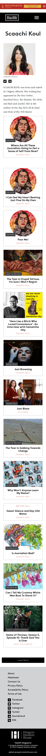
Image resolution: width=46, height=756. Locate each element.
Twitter (5, 81)
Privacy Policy (15, 685)
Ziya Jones (23, 412)
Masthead (13, 677)
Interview (11, 316)
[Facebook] (9, 699)
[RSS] (9, 720)
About (11, 673)
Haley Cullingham (23, 644)
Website (10, 81)
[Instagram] (9, 708)
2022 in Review (13, 274)
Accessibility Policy (18, 689)
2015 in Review (13, 443)
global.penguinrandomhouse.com (23, 752)
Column (10, 140)
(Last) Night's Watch (17, 630)
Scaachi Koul (23, 155)
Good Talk (11, 364)
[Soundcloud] (9, 716)
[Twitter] (9, 704)
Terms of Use (15, 693)
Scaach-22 (11, 485)
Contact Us (14, 681)
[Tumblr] (9, 712)
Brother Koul (23, 506)
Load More (23, 660)
